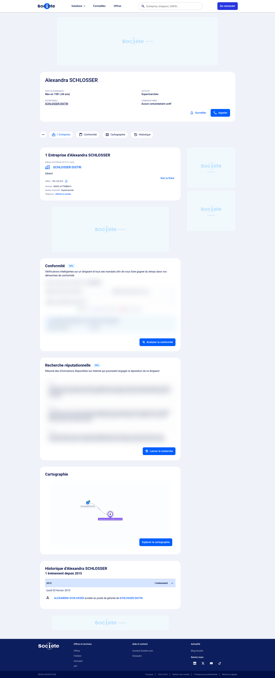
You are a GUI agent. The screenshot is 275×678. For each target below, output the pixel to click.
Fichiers (77, 656)
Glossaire (137, 656)
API (75, 666)
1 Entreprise (63, 134)
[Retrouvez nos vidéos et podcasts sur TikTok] (220, 663)
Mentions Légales (229, 674)
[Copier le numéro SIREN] (66, 181)
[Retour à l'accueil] (48, 646)
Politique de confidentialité (205, 674)
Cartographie (117, 134)
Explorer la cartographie (156, 542)
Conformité (90, 134)
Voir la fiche (167, 178)
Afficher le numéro (63, 194)
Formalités (99, 6)
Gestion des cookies (181, 674)
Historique (144, 134)
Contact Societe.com (142, 650)
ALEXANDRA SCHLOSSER (69, 598)
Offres (117, 6)
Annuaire (78, 661)
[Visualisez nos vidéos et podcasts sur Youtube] (211, 663)
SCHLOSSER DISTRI (56, 103)
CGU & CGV (163, 674)
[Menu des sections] (43, 134)
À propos (149, 674)
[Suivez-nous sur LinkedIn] (195, 663)
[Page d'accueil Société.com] (46, 6)
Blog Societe (197, 650)
